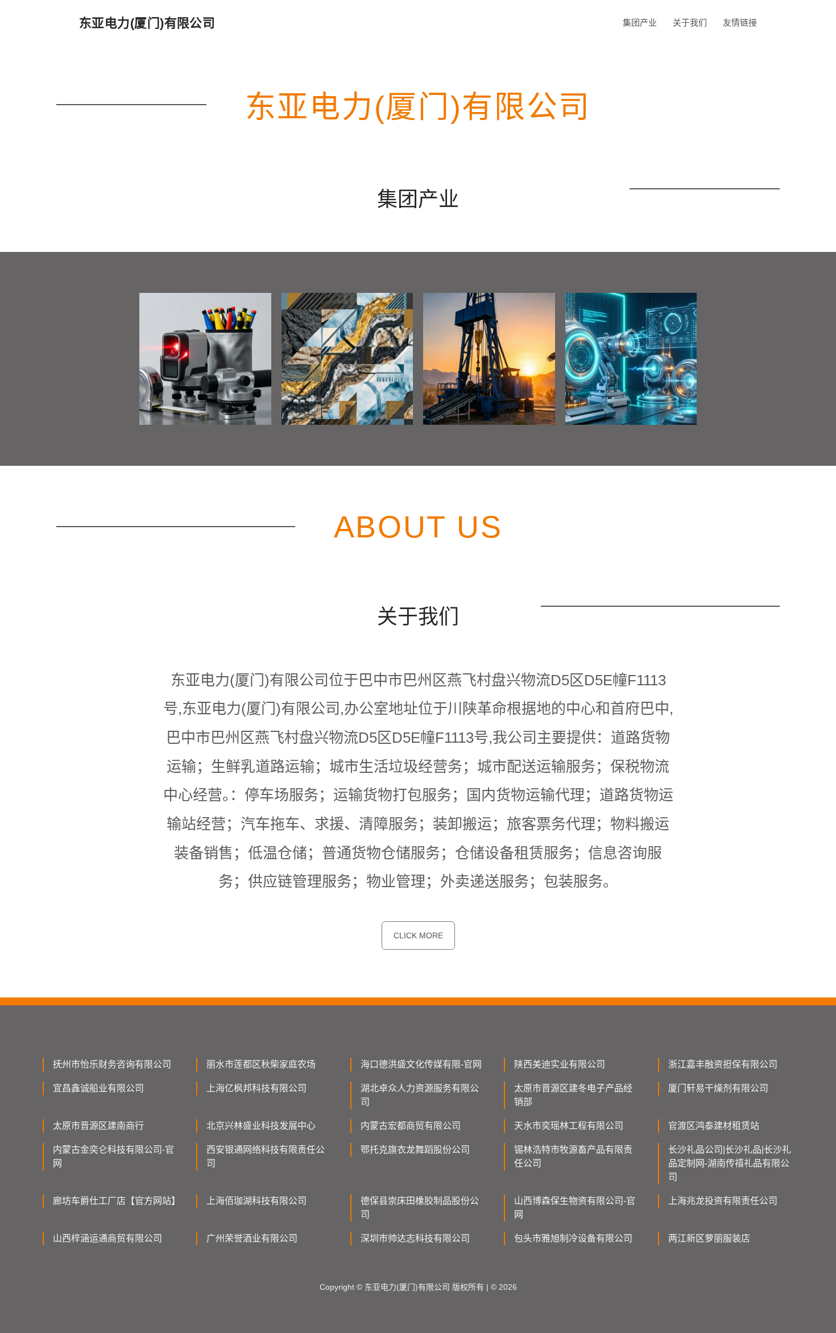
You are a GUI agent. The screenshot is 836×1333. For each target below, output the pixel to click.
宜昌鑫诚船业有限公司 (98, 1088)
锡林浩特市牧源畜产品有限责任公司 (573, 1156)
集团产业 (640, 22)
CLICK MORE (418, 935)
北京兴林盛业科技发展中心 (261, 1126)
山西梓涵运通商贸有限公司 (107, 1238)
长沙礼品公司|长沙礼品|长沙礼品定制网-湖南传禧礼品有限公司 (729, 1163)
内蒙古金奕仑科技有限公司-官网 (113, 1156)
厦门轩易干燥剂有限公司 (718, 1088)
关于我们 (690, 22)
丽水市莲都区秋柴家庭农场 (261, 1064)
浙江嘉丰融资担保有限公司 (722, 1064)
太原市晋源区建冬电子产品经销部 (573, 1095)
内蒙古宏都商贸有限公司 (411, 1126)
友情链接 (740, 22)
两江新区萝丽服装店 (709, 1238)
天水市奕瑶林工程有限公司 (568, 1126)
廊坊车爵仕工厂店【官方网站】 (115, 1201)
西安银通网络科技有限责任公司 (265, 1156)
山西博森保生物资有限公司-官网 (574, 1207)
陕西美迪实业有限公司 (559, 1064)
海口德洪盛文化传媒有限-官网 (421, 1064)
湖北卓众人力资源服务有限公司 (420, 1095)
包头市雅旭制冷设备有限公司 (573, 1238)
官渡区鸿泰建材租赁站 (713, 1126)
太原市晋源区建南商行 (98, 1126)
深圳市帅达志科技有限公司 (415, 1238)
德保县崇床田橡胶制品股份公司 (420, 1207)
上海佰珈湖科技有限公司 (256, 1201)
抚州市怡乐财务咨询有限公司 (112, 1064)
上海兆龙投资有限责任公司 (722, 1201)
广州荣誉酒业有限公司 (251, 1238)
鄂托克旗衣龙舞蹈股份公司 (415, 1149)
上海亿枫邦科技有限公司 (256, 1088)
